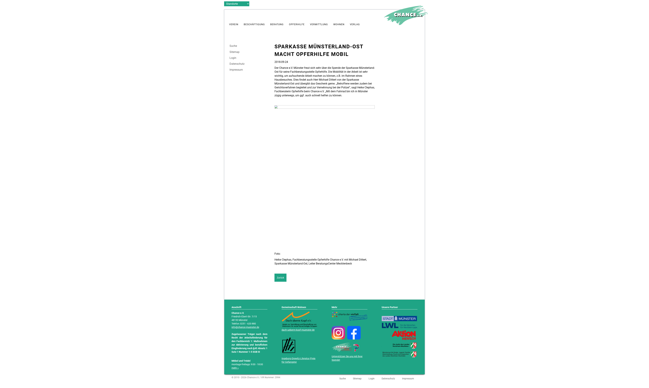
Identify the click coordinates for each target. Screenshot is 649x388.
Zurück (280, 277)
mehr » (235, 368)
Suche (233, 45)
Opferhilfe (297, 24)
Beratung (277, 24)
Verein (233, 24)
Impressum (236, 69)
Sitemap (234, 52)
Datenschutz (237, 63)
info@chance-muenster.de (245, 327)
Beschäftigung (254, 24)
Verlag (355, 24)
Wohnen (338, 24)
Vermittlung (319, 24)
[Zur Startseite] (406, 24)
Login (233, 57)
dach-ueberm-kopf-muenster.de (298, 330)
